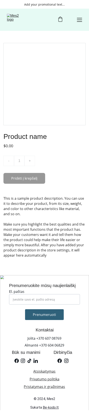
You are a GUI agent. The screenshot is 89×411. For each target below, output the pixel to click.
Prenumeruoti (44, 314)
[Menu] (79, 20)
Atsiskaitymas (44, 371)
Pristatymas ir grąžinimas (44, 386)
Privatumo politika (44, 379)
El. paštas (16, 291)
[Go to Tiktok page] (29, 361)
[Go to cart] (60, 19)
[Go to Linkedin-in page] (35, 361)
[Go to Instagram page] (23, 361)
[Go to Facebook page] (16, 361)
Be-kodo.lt (51, 407)
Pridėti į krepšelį (24, 178)
